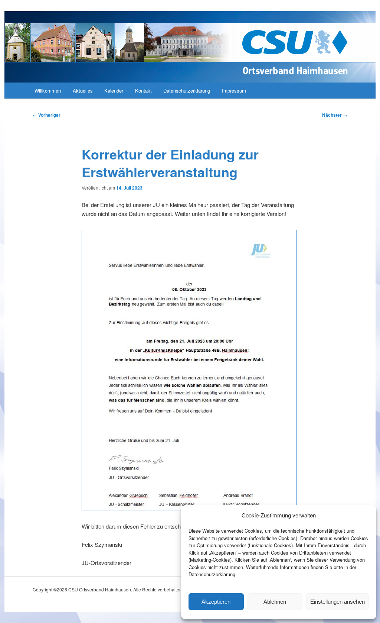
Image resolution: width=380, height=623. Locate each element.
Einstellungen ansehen (337, 601)
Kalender (113, 90)
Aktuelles (83, 90)
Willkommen (48, 90)
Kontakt (143, 90)
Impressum (234, 90)
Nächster (334, 115)
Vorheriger (46, 115)
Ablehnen (274, 601)
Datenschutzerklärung (186, 90)
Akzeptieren (216, 601)
